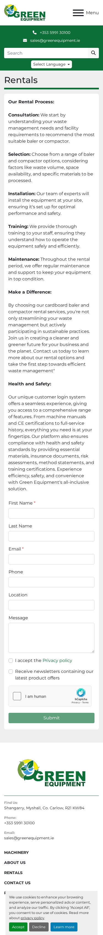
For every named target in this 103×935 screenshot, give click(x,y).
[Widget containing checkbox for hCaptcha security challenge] (50, 696)
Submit (51, 717)
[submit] (93, 53)
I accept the (43, 660)
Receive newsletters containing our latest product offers (54, 675)
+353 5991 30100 (54, 32)
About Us (15, 862)
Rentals (13, 872)
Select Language (49, 64)
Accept (18, 927)
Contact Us (17, 882)
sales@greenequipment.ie (54, 40)
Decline (39, 927)
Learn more (64, 927)
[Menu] (78, 13)
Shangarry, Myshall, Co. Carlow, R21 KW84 (44, 807)
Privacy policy (57, 660)
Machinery (16, 852)
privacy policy (32, 918)
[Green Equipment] (51, 772)
